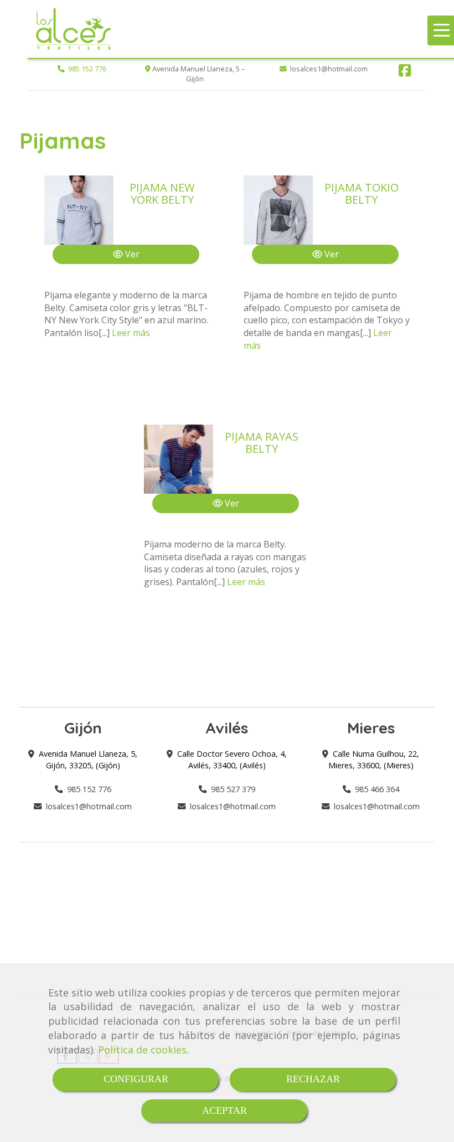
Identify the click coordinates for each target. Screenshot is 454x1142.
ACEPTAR (224, 1110)
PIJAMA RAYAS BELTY (261, 442)
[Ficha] (79, 210)
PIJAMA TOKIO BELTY (361, 193)
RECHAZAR (313, 1078)
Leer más (131, 333)
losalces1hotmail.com (89, 806)
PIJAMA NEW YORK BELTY (162, 193)
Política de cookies (142, 1049)
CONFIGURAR (136, 1078)
